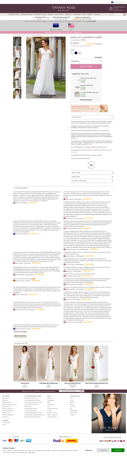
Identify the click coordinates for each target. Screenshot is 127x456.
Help (71, 408)
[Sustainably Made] (48, 18)
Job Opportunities (52, 417)
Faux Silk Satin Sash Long (88, 78)
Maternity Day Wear (7, 408)
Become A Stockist (52, 412)
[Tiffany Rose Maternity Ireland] (103, 441)
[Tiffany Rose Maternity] (54, 12)
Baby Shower (28, 406)
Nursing (50, 14)
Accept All (118, 450)
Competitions (50, 404)
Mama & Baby (59, 14)
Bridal (3, 424)
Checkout (97, 14)
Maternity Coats (6, 412)
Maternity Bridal (14, 14)
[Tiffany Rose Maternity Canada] (118, 441)
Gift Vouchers (73, 412)
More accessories (86, 100)
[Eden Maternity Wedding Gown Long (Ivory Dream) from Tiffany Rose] (17, 42)
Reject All (103, 450)
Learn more (31, 452)
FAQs (71, 398)
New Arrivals (5, 398)
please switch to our (84, 21)
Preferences (88, 450)
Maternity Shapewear (8, 414)
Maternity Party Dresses (31, 398)
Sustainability (50, 400)
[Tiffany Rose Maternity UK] (101, 441)
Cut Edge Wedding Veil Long (89, 92)
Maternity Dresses (26, 14)
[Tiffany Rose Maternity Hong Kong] (124, 441)
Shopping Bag (73, 410)
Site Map (72, 414)
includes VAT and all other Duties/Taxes (81, 46)
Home (14, 35)
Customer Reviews (52, 408)
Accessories (77, 14)
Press (48, 406)
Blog (48, 402)
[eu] (56, 28)
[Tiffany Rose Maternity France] (106, 441)
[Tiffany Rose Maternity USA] (115, 441)
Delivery (72, 402)
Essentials (68, 14)
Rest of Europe (56, 30)
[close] (123, 445)
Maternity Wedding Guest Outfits (33, 402)
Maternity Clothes (40, 14)
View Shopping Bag (118, 10)
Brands (89, 14)
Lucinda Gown (25, 383)
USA (71, 30)
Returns (72, 404)
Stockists (49, 410)
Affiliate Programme (52, 414)
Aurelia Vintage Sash (87, 85)
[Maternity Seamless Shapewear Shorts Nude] (89, 113)
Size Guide (98, 57)
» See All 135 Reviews (20, 332)
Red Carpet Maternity (8, 410)
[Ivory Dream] (72, 53)
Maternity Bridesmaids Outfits (32, 400)
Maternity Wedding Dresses (35, 35)
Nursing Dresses (6, 406)
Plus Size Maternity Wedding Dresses (34, 414)
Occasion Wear (6, 422)
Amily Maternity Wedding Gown (48, 383)
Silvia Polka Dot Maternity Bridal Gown (96, 383)
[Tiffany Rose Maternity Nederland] (112, 441)
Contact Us (73, 406)
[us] (71, 28)
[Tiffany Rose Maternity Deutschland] (109, 441)
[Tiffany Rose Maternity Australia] (121, 441)
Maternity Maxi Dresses (31, 408)
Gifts (84, 14)
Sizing (71, 400)
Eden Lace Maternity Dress (73, 383)
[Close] (99, 21)
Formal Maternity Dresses (31, 404)
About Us (49, 398)
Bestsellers (5, 400)
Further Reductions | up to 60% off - (63, 32)
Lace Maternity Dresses (31, 410)
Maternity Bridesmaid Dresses (33, 417)
